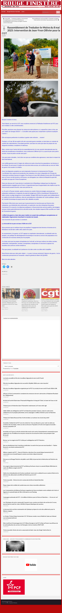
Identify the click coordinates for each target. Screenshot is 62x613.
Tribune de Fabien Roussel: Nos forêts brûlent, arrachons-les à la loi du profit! (26, 417)
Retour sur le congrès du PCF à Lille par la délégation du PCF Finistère (23, 440)
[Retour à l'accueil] (31, 5)
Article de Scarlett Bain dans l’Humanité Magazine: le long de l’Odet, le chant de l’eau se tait (30, 400)
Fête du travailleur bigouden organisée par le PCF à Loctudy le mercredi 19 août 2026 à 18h (30, 388)
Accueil (3, 11)
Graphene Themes (13, 602)
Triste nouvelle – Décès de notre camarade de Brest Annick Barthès (23, 480)
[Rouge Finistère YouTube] (31, 565)
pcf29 (4, 35)
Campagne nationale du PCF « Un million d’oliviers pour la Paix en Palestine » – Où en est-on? (30, 497)
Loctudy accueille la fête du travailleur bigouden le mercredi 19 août (23, 378)
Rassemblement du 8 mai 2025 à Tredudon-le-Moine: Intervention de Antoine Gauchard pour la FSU (45, 19)
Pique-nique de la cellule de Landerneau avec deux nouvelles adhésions (24, 485)
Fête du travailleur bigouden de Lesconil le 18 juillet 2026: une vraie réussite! (25, 383)
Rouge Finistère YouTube (13, 11)
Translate (15, 368)
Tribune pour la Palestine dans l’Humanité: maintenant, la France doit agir (25, 405)
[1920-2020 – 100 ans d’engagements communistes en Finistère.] (15, 546)
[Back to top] (58, 609)
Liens (23, 11)
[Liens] (14, 587)
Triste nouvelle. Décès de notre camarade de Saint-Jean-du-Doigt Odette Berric (27, 530)
